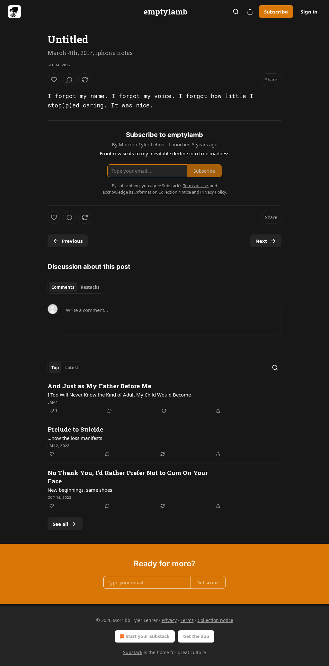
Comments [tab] (62, 287)
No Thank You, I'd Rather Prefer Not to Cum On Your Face (128, 477)
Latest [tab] (71, 367)
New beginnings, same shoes (80, 490)
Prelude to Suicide (75, 429)
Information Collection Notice (162, 192)
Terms (187, 620)
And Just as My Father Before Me (99, 386)
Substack (132, 652)
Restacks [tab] (90, 287)
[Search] (235, 11)
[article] (164, 398)
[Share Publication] (250, 11)
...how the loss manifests (75, 438)
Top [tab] (55, 367)
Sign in (309, 11)
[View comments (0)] (69, 79)
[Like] (54, 79)
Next (261, 241)
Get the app (196, 636)
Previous (72, 241)
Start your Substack (148, 636)
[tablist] (75, 287)
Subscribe (276, 11)
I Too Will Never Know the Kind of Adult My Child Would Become (119, 394)
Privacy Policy (213, 192)
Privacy (169, 620)
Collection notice (215, 620)
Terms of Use (195, 185)
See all (60, 524)
